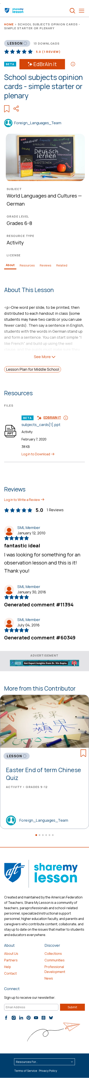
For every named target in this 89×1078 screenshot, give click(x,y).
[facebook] (6, 1018)
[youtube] (36, 1018)
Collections (53, 953)
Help (7, 966)
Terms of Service (25, 1071)
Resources (27, 265)
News (48, 978)
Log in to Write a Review (22, 499)
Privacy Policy (48, 1071)
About (10, 265)
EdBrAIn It (45, 64)
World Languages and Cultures (42, 195)
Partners (11, 960)
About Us (11, 953)
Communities (54, 960)
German (16, 203)
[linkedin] (21, 1018)
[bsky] (51, 1018)
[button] (36, 835)
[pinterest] (28, 1018)
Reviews (45, 265)
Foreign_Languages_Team (37, 122)
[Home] (14, 11)
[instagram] (14, 1018)
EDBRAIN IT (52, 417)
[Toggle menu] (81, 10)
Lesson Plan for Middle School (32, 369)
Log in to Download (36, 454)
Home (9, 24)
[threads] (43, 1018)
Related (61, 265)
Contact (10, 973)
